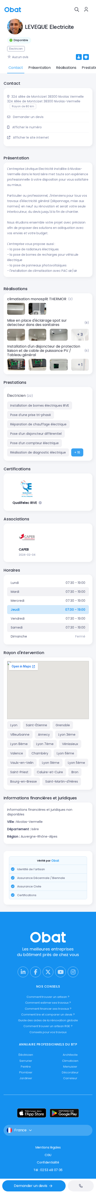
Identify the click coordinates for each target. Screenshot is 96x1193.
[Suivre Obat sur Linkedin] (23, 972)
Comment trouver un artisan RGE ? (48, 1026)
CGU (48, 1155)
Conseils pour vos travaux (47, 1032)
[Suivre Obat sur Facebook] (35, 972)
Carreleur (70, 1078)
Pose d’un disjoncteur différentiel (36, 433)
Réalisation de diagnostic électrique (38, 452)
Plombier (25, 1072)
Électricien (17, 395)
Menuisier (70, 1066)
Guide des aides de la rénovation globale (48, 1020)
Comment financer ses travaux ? (48, 1009)
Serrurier (25, 1061)
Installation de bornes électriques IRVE (39, 405)
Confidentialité (48, 1162)
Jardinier (25, 1078)
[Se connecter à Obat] (86, 9)
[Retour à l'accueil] (12, 9)
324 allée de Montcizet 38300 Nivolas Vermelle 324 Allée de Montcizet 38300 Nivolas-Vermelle (45, 98)
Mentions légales (48, 1147)
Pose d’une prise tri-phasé (30, 415)
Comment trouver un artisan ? (48, 997)
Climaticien (70, 1061)
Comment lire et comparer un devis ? (48, 1014)
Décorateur (70, 1072)
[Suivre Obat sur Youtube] (60, 972)
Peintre (26, 1066)
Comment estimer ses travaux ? (48, 1003)
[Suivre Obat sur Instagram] (73, 972)
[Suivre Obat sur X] (48, 972)
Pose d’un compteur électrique (34, 443)
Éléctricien (26, 1055)
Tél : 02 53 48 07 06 (48, 1170)
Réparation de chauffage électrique (38, 424)
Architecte (70, 1055)
